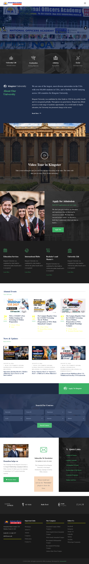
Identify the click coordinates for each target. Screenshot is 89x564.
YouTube (70, 539)
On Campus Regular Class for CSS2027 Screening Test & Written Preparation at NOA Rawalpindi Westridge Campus (75, 321)
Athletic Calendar (71, 460)
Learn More (6, 272)
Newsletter (47, 483)
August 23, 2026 (37, 363)
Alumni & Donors (71, 455)
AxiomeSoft (63, 561)
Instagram (70, 529)
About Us (27, 529)
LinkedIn (70, 534)
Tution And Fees (71, 480)
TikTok (70, 537)
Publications (28, 539)
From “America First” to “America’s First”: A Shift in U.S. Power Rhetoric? (44, 372)
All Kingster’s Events (72, 465)
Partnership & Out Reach (73, 470)
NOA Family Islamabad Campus (55, 537)
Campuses (28, 536)
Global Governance (67, 367)
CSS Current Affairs (16, 365)
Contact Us (28, 542)
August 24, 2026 (8, 363)
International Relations (69, 369)
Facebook (70, 526)
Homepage (28, 526)
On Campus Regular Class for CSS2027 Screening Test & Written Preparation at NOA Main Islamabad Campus (47, 320)
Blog (7, 365)
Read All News (7, 341)
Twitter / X (71, 531)
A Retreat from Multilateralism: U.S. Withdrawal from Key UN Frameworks (72, 374)
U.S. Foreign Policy (47, 369)
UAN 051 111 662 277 (9, 533)
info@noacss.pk (7, 536)
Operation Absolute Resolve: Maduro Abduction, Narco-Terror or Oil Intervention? (15, 373)
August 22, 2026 (65, 363)
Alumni (27, 533)
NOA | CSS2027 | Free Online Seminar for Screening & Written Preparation (17, 319)
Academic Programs (72, 475)
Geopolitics (7, 367)
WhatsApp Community (74, 542)
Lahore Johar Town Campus (54, 551)
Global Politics (38, 367)
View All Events (7, 294)
